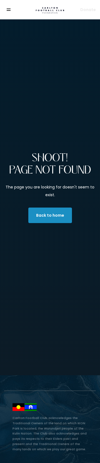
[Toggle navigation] (12, 10)
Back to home (50, 215)
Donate (88, 9)
